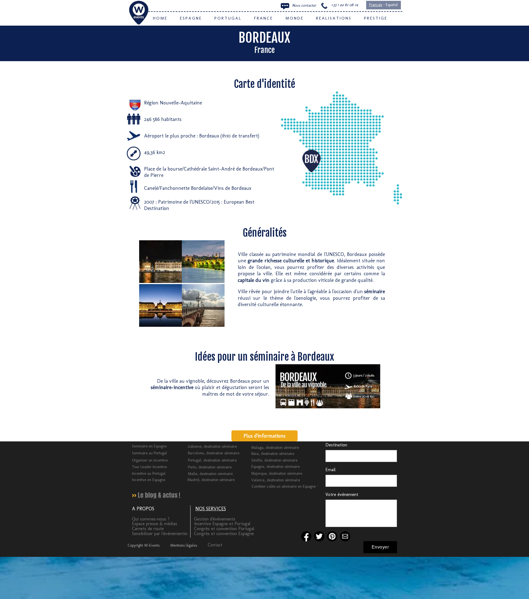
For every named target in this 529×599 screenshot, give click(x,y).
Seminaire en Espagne (149, 446)
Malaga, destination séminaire (275, 447)
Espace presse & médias (154, 523)
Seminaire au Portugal (149, 453)
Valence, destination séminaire (275, 480)
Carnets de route (148, 528)
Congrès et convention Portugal (224, 528)
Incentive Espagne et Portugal (222, 523)
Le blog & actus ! (159, 495)
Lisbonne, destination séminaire (212, 446)
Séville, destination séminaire (274, 460)
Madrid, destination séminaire (211, 479)
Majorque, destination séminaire (276, 473)
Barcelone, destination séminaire (213, 453)
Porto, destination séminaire (210, 467)
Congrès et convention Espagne (224, 533)
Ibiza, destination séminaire (272, 453)
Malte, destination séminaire (210, 473)
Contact (215, 544)
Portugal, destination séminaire (212, 460)
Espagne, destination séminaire (275, 466)
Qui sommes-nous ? (150, 519)
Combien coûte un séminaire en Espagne (284, 486)
